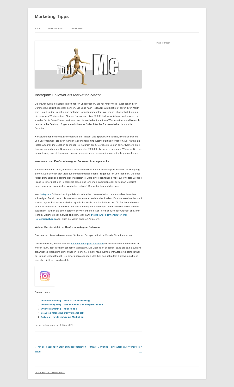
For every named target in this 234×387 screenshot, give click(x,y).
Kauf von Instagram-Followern (87, 243)
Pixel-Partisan (163, 42)
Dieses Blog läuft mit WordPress (50, 372)
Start (38, 28)
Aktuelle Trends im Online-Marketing (62, 317)
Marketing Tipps (52, 16)
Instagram (45, 194)
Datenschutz (55, 28)
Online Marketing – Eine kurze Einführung (65, 300)
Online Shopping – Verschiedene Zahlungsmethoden (72, 304)
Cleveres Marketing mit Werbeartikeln (62, 312)
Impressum (77, 28)
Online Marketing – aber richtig (59, 308)
